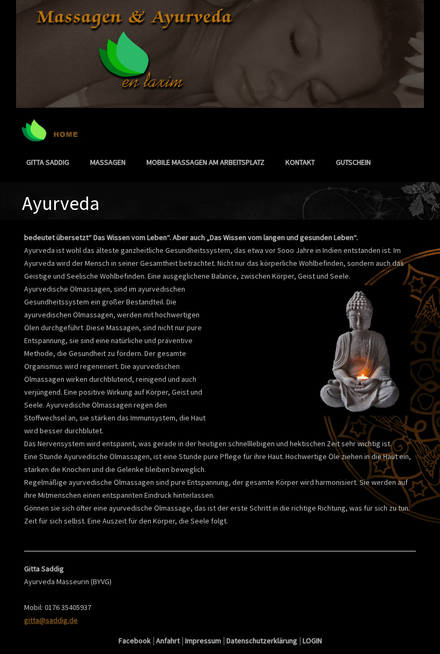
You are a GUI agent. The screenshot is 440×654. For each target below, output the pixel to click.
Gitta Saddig (47, 162)
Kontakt (300, 162)
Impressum (203, 640)
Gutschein (353, 162)
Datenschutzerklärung (261, 640)
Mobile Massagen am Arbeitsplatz (205, 162)
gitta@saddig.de (51, 620)
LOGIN (312, 640)
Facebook (135, 640)
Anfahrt (168, 640)
